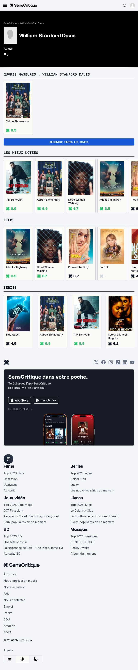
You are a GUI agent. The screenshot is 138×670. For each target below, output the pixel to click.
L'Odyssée (10, 484)
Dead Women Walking (76, 201)
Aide (7, 593)
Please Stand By (78, 267)
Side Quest (13, 334)
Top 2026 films (14, 473)
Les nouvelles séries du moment (92, 490)
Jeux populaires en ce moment (25, 522)
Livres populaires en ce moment (92, 522)
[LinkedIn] (125, 363)
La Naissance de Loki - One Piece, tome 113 (33, 548)
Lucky (74, 484)
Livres (76, 497)
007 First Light (13, 510)
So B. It (104, 267)
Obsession (11, 479)
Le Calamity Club (81, 510)
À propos (10, 574)
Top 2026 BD (13, 536)
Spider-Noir (78, 479)
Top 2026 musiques (83, 536)
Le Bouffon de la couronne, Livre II (94, 516)
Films (9, 466)
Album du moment (83, 553)
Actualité (9, 490)
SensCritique (10, 23)
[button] (132, 5)
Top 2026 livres (81, 505)
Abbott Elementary (17, 121)
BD (6, 529)
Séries (76, 466)
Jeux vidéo (14, 497)
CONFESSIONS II (82, 542)
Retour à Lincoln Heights (118, 336)
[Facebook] (103, 363)
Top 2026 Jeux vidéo (18, 505)
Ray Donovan (14, 199)
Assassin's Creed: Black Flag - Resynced (31, 516)
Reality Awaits (79, 548)
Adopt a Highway (110, 199)
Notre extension (15, 587)
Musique (78, 529)
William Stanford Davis (32, 23)
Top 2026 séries (81, 473)
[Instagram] (111, 363)
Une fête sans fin (15, 542)
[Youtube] (132, 363)
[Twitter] (96, 363)
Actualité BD (12, 553)
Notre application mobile (20, 580)
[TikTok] (118, 363)
